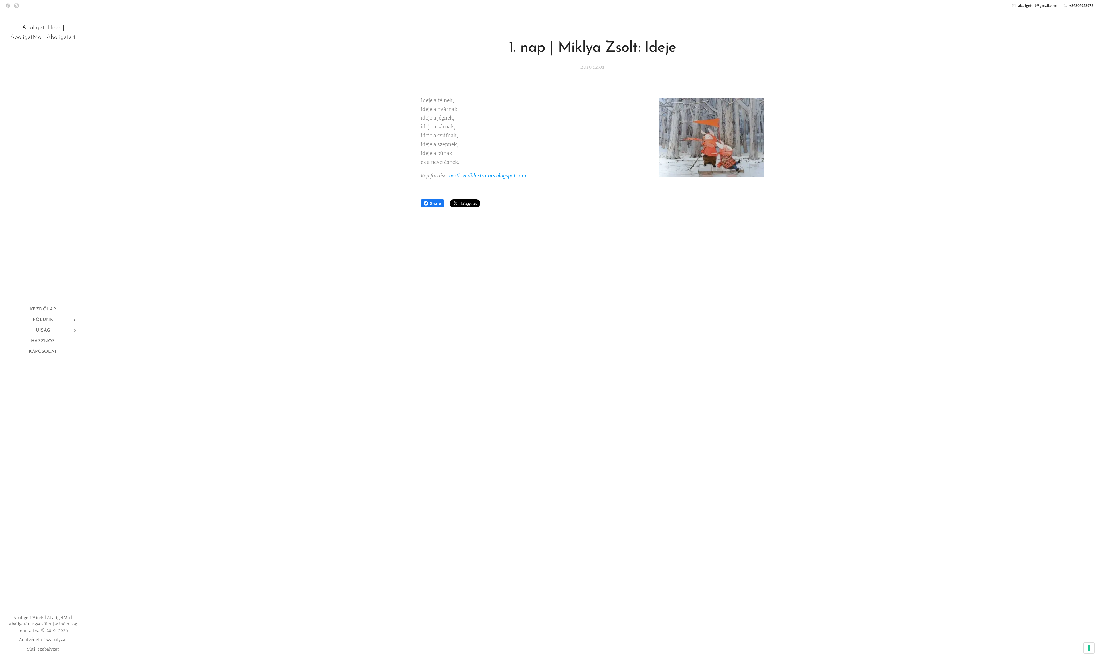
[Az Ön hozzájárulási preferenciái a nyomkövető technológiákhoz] (1089, 648)
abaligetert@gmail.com (1037, 5)
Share (435, 203)
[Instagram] (16, 6)
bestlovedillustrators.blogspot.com (487, 176)
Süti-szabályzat (43, 649)
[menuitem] (43, 309)
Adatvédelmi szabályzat (43, 639)
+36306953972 (1081, 5)
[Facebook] (7, 6)
